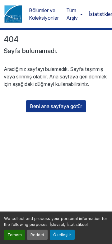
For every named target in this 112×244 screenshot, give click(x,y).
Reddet (37, 234)
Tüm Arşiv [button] (72, 14)
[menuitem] (74, 14)
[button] (13, 14)
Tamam (14, 234)
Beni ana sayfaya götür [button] (56, 106)
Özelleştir (62, 234)
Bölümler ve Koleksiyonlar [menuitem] (44, 14)
